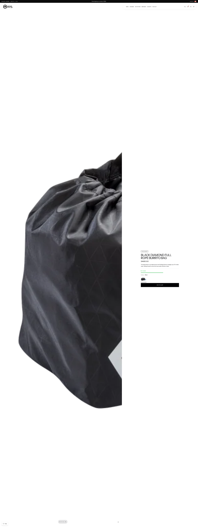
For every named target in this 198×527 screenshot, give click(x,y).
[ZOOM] (118, 522)
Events (149, 6)
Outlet (154, 6)
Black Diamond (152, 255)
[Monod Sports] (7, 7)
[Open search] (184, 6)
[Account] (190, 6)
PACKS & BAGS (144, 251)
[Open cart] (193, 6)
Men (127, 6)
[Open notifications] (187, 6)
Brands (144, 6)
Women (132, 6)
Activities (138, 6)
